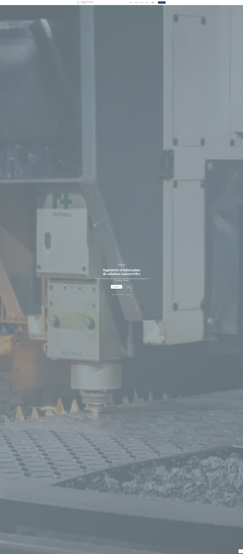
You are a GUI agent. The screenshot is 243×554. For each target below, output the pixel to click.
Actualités (142, 2)
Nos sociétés (136, 2)
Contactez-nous (162, 2)
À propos (131, 2)
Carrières (146, 2)
